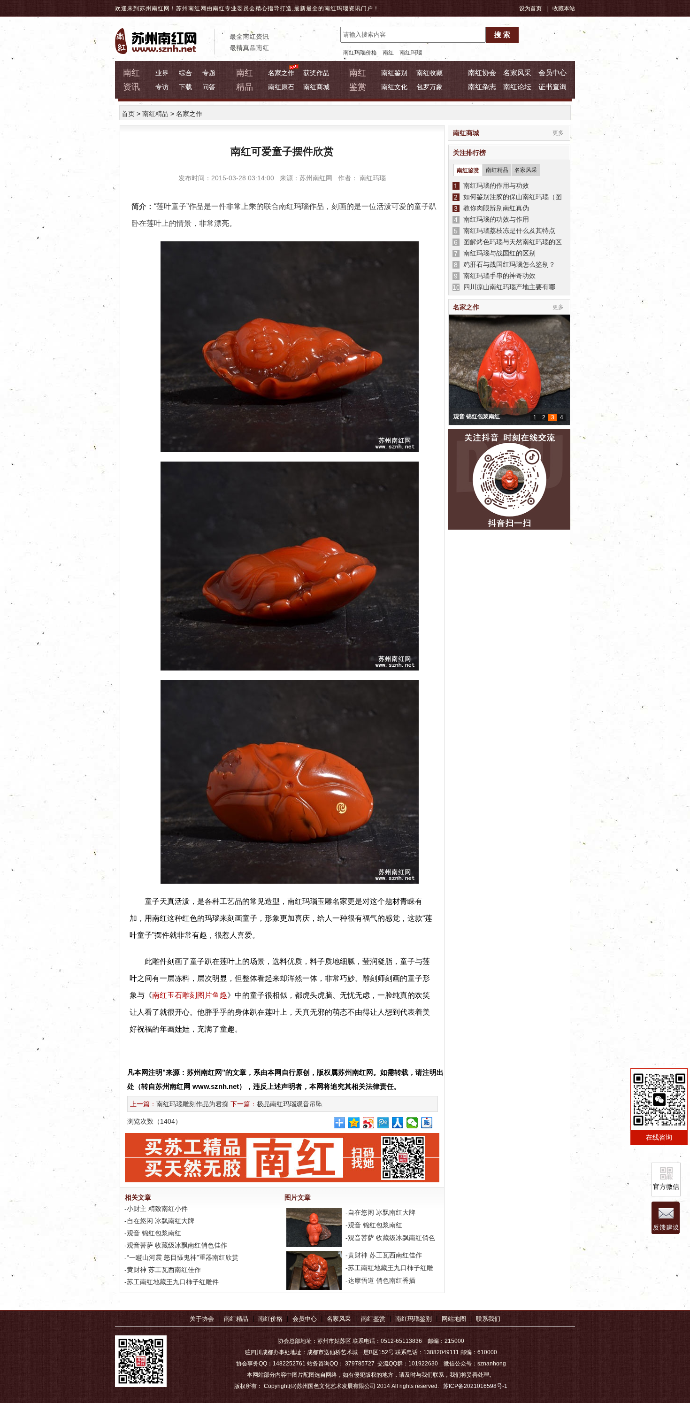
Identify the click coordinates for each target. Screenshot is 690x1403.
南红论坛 (517, 87)
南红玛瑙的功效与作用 (494, 219)
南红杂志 (482, 87)
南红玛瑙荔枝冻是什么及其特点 (507, 230)
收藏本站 (563, 8)
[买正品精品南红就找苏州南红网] (287, 1180)
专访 (162, 87)
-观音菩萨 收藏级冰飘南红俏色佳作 (175, 1245)
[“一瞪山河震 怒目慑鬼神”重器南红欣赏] (313, 1289)
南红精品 (155, 113)
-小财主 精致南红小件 (155, 1208)
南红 (388, 52)
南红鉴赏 (468, 170)
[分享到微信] (412, 1122)
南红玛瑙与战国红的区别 (498, 253)
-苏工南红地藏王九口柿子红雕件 (171, 1282)
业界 (162, 73)
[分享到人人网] (398, 1122)
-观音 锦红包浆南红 (152, 1233)
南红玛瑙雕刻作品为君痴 (192, 1104)
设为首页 (530, 8)
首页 (128, 113)
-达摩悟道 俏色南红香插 (379, 1280)
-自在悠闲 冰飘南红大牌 (158, 1221)
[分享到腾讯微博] (383, 1122)
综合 (185, 73)
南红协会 (482, 73)
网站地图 (454, 1318)
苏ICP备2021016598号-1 (475, 1386)
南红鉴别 (394, 73)
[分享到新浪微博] (369, 1122)
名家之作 (281, 73)
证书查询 (552, 87)
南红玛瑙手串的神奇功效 (498, 275)
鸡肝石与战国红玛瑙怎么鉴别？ (507, 264)
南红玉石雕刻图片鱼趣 (189, 995)
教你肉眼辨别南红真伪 (494, 208)
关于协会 (202, 1318)
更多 (558, 133)
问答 (208, 87)
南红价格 (270, 1318)
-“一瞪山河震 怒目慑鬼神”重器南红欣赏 (180, 1257)
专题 (208, 73)
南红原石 (281, 87)
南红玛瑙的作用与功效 (494, 185)
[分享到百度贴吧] (427, 1122)
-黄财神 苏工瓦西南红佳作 (162, 1269)
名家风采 (517, 73)
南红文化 (394, 87)
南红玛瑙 (336, 8)
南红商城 (316, 87)
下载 (185, 87)
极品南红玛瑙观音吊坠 (289, 1104)
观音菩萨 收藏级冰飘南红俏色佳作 (496, 416)
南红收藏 (429, 73)
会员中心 (552, 73)
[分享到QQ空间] (354, 1122)
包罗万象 (429, 87)
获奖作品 (316, 73)
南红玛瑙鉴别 (413, 1318)
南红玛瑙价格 (360, 52)
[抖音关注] (509, 480)
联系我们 (488, 1318)
